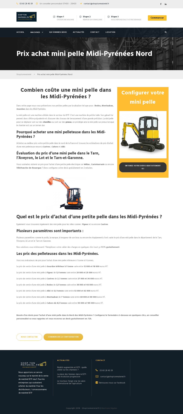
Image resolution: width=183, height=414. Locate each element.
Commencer (157, 18)
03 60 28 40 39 (26, 3)
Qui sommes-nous (58, 32)
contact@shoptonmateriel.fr (96, 3)
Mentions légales (109, 408)
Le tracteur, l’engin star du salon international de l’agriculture (71, 382)
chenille (46, 122)
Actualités (78, 32)
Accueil (20, 32)
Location (110, 32)
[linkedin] (166, 4)
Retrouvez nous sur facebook (112, 383)
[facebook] (160, 4)
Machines (35, 32)
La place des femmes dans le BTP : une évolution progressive (72, 375)
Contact (95, 32)
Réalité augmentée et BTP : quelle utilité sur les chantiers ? (72, 369)
